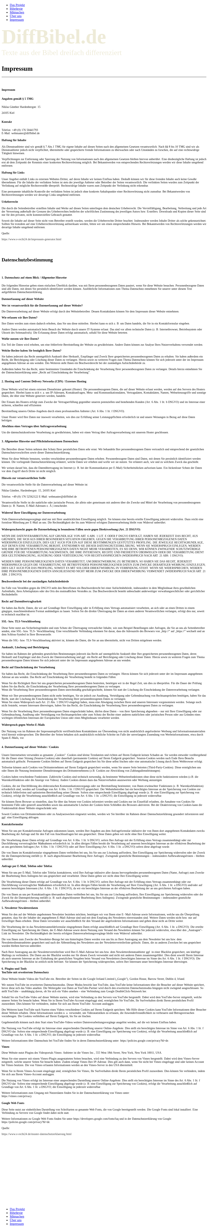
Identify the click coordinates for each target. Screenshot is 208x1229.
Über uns (16, 16)
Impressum (17, 19)
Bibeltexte (16, 8)
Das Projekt (17, 5)
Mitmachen (17, 12)
